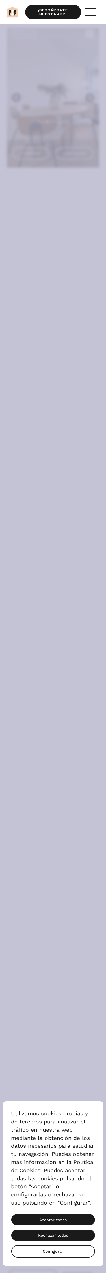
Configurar (53, 1251)
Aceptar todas (53, 1220)
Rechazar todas (53, 1235)
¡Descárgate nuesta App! (53, 12)
